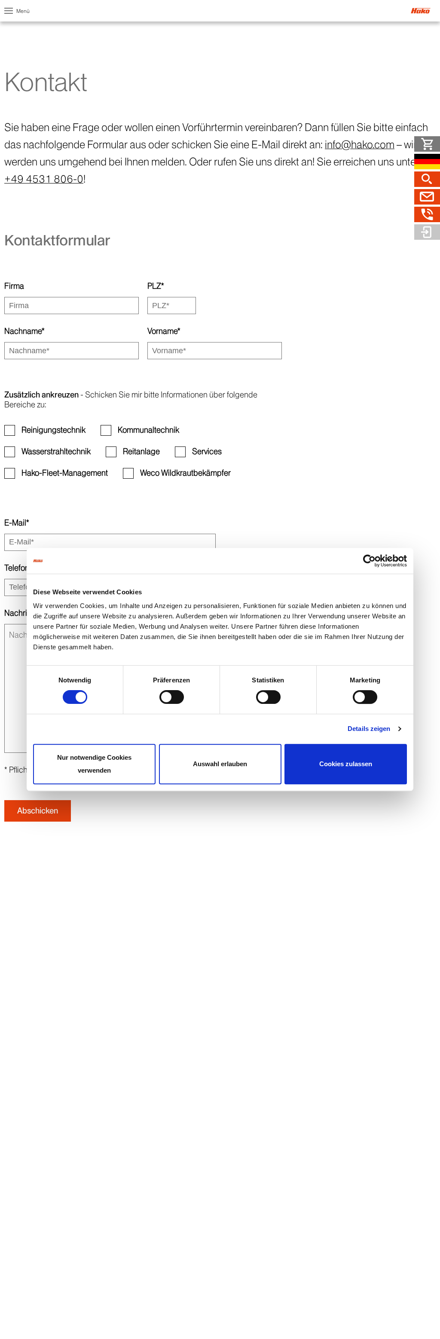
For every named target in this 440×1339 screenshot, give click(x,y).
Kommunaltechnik (148, 430)
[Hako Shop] (427, 144)
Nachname (24, 331)
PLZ (155, 286)
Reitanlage (141, 451)
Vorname (163, 331)
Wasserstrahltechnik (56, 451)
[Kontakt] (427, 197)
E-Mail (16, 523)
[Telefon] (427, 214)
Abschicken (37, 811)
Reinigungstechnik (53, 430)
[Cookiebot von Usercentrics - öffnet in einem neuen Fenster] (369, 560)
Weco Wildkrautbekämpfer (185, 473)
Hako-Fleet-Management (64, 473)
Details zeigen (369, 728)
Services (207, 451)
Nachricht (21, 613)
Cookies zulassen (345, 763)
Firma (14, 286)
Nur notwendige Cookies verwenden (94, 764)
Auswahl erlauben (220, 763)
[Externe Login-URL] (427, 232)
